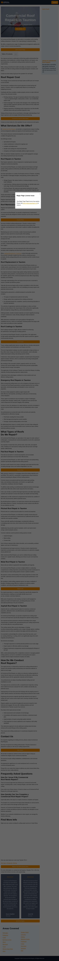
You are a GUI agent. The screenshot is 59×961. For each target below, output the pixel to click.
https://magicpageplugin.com (30, 203)
